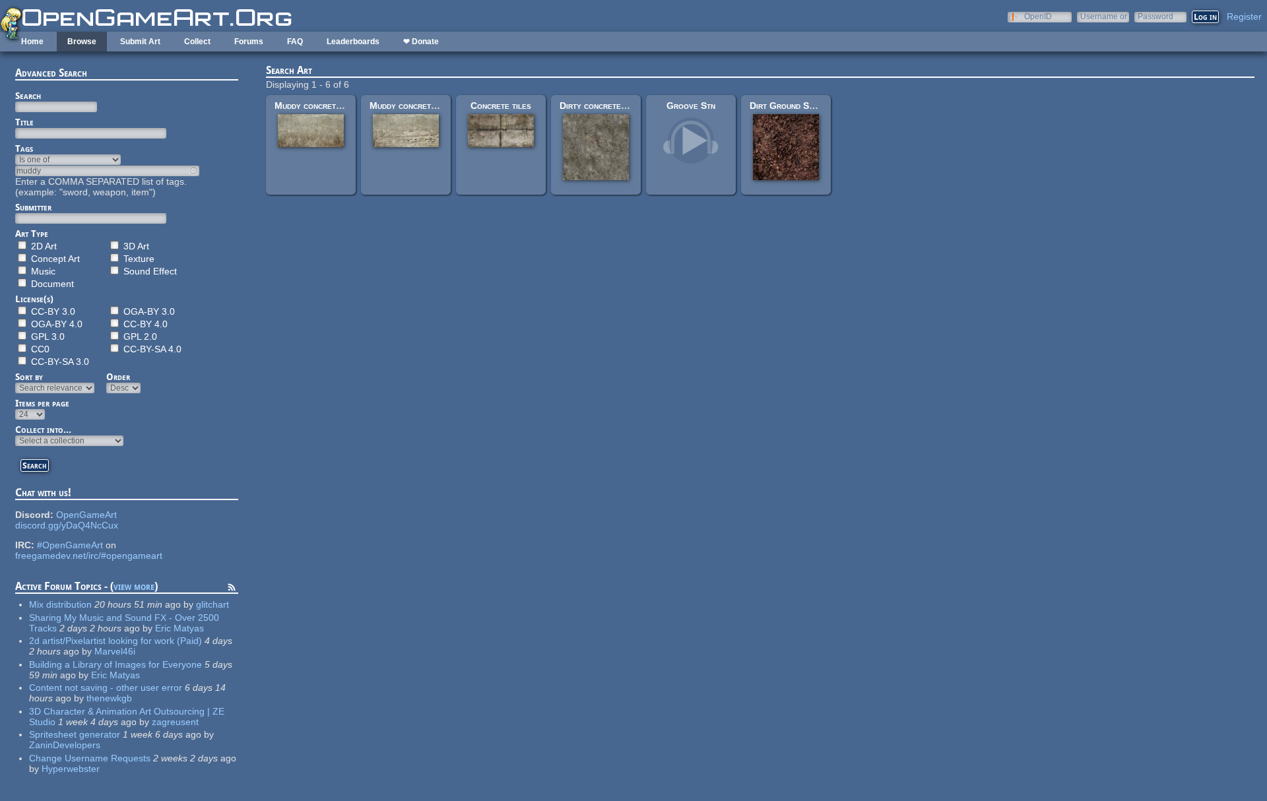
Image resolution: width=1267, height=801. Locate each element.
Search (28, 95)
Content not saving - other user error (105, 687)
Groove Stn (690, 105)
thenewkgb (109, 698)
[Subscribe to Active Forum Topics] (231, 589)
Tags (24, 148)
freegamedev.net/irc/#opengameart (88, 555)
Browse (81, 41)
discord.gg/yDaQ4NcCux (66, 525)
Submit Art (140, 41)
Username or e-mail (1103, 16)
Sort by (29, 376)
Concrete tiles (501, 105)
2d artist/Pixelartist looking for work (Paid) (115, 640)
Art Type (31, 233)
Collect (197, 41)
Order (118, 376)
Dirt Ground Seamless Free (807, 105)
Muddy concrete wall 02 (419, 105)
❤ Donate (421, 41)
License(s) (34, 299)
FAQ (295, 41)
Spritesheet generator (74, 734)
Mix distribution (60, 604)
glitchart (212, 604)
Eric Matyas (179, 628)
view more (134, 586)
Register (1244, 16)
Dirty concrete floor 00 (610, 105)
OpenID (1038, 16)
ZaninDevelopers (64, 745)
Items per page (42, 403)
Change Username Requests (89, 758)
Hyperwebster (71, 768)
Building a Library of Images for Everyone (115, 664)
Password (1155, 16)
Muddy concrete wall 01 (324, 105)
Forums (248, 41)
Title (24, 122)
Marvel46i (114, 651)
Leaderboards (353, 41)
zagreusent (175, 722)
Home (32, 41)
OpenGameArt (86, 514)
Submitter (33, 207)
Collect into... (43, 429)
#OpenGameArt (70, 545)
